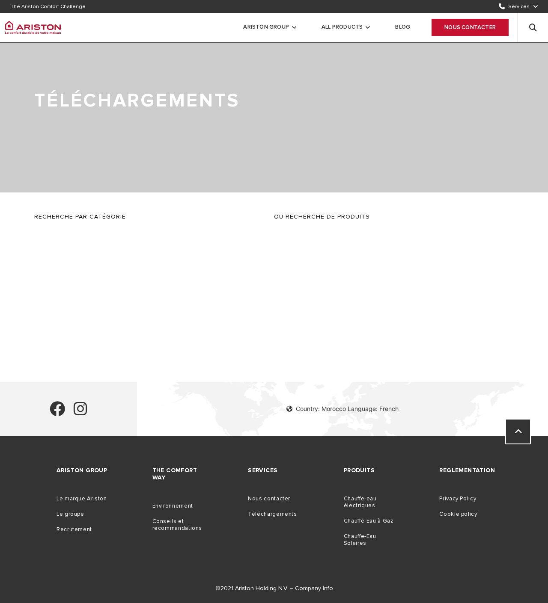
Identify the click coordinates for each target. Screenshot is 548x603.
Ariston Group (266, 27)
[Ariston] (33, 27)
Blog (402, 27)
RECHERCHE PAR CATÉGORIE (80, 216)
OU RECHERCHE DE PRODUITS (322, 216)
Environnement (172, 505)
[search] (533, 27)
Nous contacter (470, 27)
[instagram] (80, 412)
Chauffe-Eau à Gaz (368, 520)
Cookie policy (458, 514)
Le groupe (70, 514)
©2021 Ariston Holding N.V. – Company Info (274, 588)
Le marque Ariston (82, 498)
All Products (342, 27)
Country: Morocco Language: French (347, 408)
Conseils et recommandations (177, 525)
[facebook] (57, 412)
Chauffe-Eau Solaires (360, 540)
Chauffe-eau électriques (360, 502)
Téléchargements (272, 514)
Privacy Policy (457, 498)
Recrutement (74, 529)
